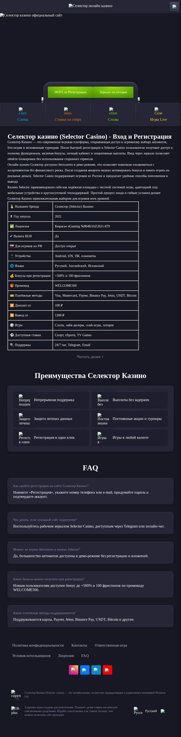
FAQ (85, 656)
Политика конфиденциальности (38, 645)
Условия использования (31, 656)
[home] (90, 6)
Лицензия (66, 656)
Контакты (79, 645)
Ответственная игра (111, 645)
